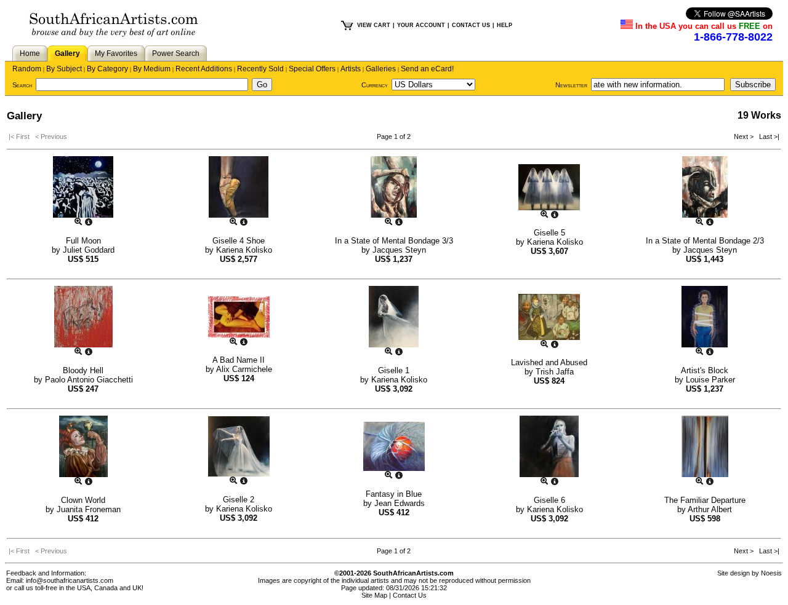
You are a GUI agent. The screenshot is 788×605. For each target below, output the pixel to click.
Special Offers (312, 69)
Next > (744, 136)
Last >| (767, 136)
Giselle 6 (549, 500)
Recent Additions (203, 69)
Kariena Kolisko (244, 250)
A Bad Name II (238, 360)
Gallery (67, 53)
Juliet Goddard (89, 250)
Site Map (374, 595)
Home (30, 53)
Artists (350, 69)
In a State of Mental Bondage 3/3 (394, 240)
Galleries (381, 69)
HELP (504, 25)
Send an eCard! (427, 69)
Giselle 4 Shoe (238, 240)
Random (26, 69)
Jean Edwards (399, 503)
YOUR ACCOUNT (421, 25)
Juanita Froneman (89, 509)
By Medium (152, 69)
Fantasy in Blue (394, 494)
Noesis (771, 573)
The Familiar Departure (705, 500)
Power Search (175, 53)
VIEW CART (373, 25)
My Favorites (116, 53)
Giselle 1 (393, 370)
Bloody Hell (83, 370)
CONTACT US (471, 25)
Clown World (83, 500)
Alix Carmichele (244, 369)
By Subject (64, 69)
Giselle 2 (238, 499)
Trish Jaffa (555, 371)
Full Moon (83, 240)
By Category (107, 69)
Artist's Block (704, 370)
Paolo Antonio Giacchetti (89, 379)
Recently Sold (260, 69)
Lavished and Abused (549, 362)
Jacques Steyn (399, 250)
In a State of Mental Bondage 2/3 (705, 240)
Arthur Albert (710, 509)
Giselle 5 (549, 232)
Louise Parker (710, 379)
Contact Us (410, 595)
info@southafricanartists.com (69, 580)
